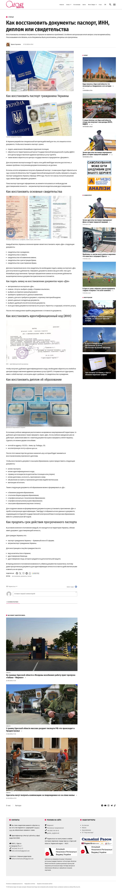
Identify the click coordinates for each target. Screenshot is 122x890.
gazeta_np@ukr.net (53, 833)
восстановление (16, 576)
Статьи (68, 4)
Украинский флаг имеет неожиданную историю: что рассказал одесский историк (99, 319)
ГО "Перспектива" (88, 832)
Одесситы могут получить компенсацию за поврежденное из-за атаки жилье (40, 795)
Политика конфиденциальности (14, 883)
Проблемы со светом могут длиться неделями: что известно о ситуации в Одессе (99, 255)
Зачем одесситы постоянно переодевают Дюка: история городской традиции (97, 154)
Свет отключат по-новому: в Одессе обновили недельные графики (98, 374)
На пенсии (85, 825)
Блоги (84, 4)
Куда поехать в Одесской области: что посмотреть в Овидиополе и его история (97, 85)
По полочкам (76, 4)
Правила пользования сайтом (44, 883)
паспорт (29, 576)
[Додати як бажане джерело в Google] (35, 573)
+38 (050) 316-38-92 (53, 830)
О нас (100, 4)
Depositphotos (86, 830)
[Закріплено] (114, 4)
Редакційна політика (29, 883)
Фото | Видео (91, 4)
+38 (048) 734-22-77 (17, 848)
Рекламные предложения (55, 828)
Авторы (18, 805)
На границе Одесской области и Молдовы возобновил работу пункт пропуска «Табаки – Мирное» (40, 676)
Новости (62, 4)
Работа (84, 828)
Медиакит (50, 825)
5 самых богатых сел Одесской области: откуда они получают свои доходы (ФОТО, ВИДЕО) (97, 122)
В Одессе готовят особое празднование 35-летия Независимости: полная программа (97, 346)
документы (24, 576)
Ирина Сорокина (16, 44)
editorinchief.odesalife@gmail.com (22, 859)
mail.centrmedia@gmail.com (20, 851)
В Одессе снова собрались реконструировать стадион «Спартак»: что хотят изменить (99, 290)
